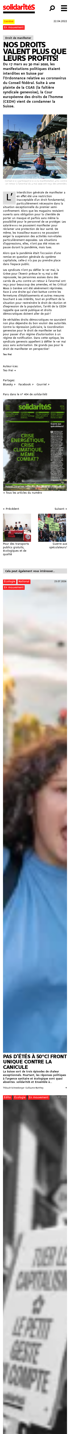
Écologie (9, 581)
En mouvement (14, 27)
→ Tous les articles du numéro (22, 493)
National (23, 581)
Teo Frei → (9, 370)
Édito (7, 1097)
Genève (8, 21)
